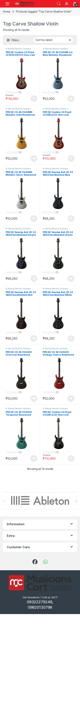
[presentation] (76, 501)
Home (6, 11)
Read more (70, 98)
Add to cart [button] (34, 98)
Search (59, 4)
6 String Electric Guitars (18, 48)
